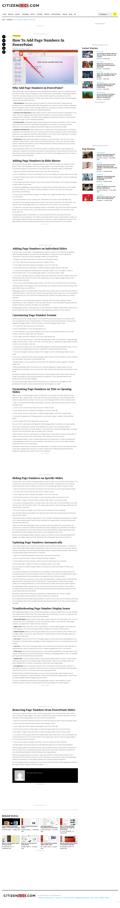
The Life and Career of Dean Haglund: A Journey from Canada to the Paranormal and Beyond (107, 167)
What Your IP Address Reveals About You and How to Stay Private (106, 75)
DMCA (107, 898)
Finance (17, 14)
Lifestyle (39, 14)
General (64, 14)
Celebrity (47, 14)
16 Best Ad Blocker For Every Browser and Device (106, 187)
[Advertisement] (40, 30)
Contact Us (59, 898)
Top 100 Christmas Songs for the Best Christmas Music (106, 155)
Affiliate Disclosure (82, 898)
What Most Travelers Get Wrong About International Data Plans (106, 65)
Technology (25, 14)
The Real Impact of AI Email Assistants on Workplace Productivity (106, 85)
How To (32, 14)
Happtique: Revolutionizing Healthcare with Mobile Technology (106, 178)
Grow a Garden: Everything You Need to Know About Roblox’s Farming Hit (106, 95)
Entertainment (56, 14)
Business (11, 14)
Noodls (101, 898)
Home (5, 14)
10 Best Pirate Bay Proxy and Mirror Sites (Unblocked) (106, 197)
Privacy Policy (69, 898)
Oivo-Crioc (94, 898)
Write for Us (50, 898)
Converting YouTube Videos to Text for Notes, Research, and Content (107, 55)
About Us (42, 898)
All (75, 14)
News (70, 14)
